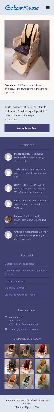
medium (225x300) (26, 88)
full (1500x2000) (26, 85)
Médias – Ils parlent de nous (19, 263)
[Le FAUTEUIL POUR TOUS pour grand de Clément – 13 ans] (27, 350)
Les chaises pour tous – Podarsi (20, 294)
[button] (48, 7)
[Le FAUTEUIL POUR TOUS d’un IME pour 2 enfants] (42, 381)
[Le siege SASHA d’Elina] (42, 350)
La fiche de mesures (14, 280)
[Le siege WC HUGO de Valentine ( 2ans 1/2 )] (11, 350)
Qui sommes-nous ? (15, 287)
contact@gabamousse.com (23, 329)
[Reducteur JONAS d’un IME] (11, 366)
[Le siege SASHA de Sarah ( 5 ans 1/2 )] (11, 381)
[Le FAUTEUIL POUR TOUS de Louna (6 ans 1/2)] (42, 366)
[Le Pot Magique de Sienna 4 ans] (27, 381)
